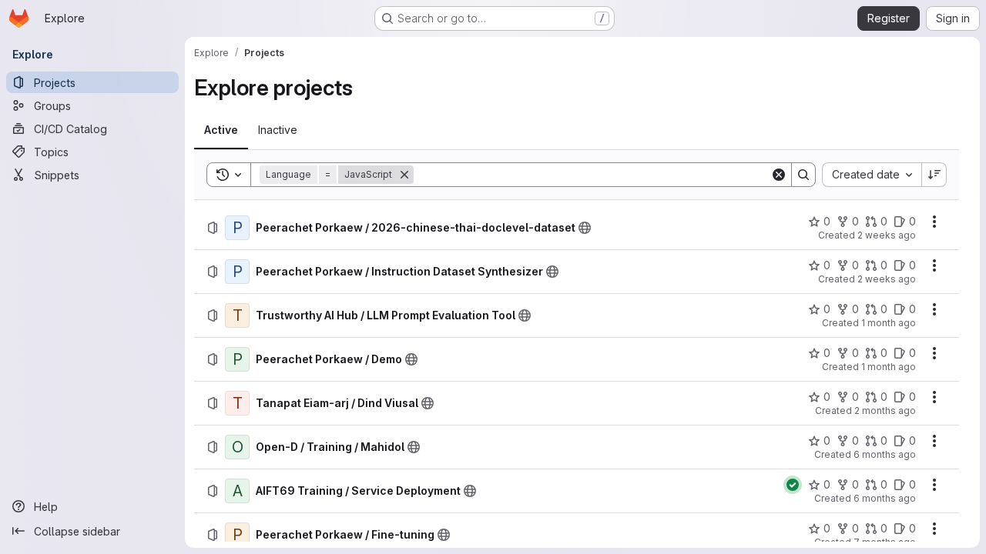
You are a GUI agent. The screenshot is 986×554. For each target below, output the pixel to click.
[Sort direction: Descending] (934, 174)
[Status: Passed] (792, 485)
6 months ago (885, 454)
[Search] (803, 174)
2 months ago (885, 410)
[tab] (221, 130)
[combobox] (871, 174)
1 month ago (888, 323)
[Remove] (404, 174)
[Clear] (779, 174)
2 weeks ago (886, 235)
